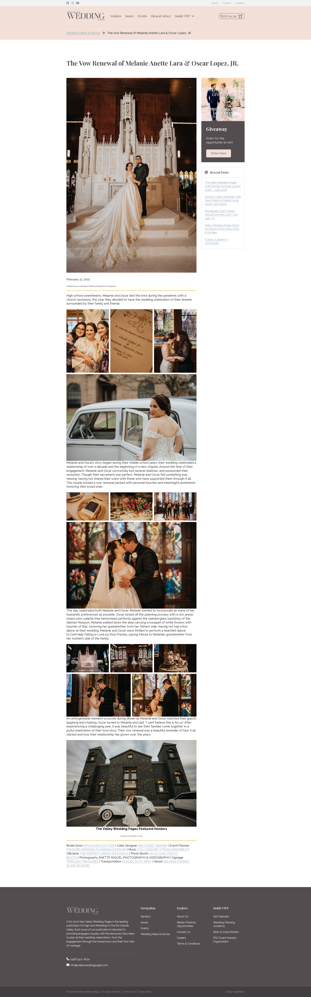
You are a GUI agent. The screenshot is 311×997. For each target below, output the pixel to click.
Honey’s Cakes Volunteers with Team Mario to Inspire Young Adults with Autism (223, 200)
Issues (129, 16)
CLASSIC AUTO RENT (136, 861)
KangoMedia (239, 992)
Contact (227, 3)
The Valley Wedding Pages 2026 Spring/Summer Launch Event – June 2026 (223, 186)
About (214, 3)
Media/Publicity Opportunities (186, 924)
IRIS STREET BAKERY (152, 845)
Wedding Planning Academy (224, 924)
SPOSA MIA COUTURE (99, 845)
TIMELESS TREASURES (82, 861)
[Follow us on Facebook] (67, 3)
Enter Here (218, 153)
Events (142, 16)
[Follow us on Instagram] (72, 3)
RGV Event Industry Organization (224, 939)
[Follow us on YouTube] (77, 3)
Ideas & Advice (161, 16)
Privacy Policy (145, 992)
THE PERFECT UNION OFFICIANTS (104, 853)
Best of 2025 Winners (226, 932)
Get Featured (221, 916)
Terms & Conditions (188, 943)
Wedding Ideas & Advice (83, 33)
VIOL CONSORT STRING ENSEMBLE (161, 849)
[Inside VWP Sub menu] (192, 16)
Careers (240, 3)
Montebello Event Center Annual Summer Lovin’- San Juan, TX (221, 215)
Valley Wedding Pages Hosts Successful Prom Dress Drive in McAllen (222, 229)
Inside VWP (182, 16)
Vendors (115, 16)
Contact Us (183, 932)
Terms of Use (129, 992)
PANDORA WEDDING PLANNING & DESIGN (96, 849)
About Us (182, 916)
